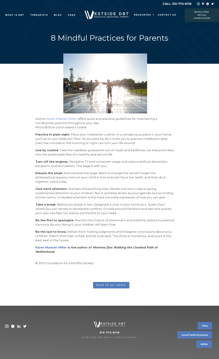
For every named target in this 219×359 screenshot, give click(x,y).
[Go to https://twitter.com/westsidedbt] (25, 326)
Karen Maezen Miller (62, 118)
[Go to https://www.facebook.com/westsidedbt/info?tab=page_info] (13, 326)
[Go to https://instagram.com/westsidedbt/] (7, 326)
